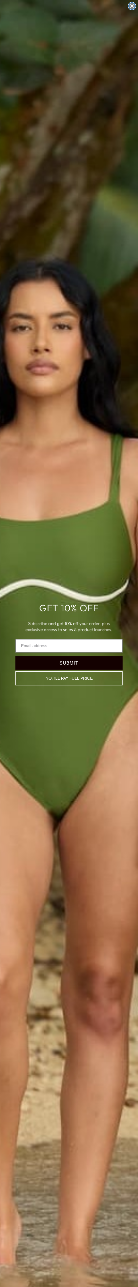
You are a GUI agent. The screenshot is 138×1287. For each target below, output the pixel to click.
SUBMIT (69, 663)
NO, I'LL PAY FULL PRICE (69, 678)
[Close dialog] (132, 6)
